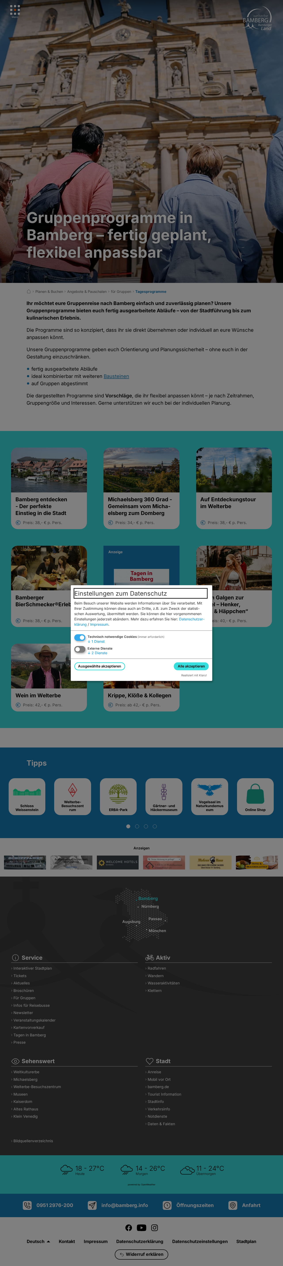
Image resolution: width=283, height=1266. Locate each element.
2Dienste (97, 653)
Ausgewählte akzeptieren (99, 666)
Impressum (99, 624)
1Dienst (96, 641)
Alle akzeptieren (191, 666)
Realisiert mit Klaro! (194, 675)
